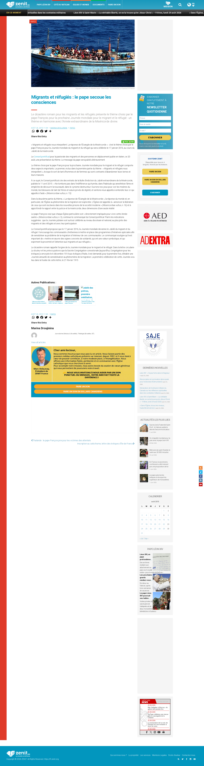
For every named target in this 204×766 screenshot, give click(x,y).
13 (155, 520)
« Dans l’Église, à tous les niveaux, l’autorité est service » (173, 12)
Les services (145, 755)
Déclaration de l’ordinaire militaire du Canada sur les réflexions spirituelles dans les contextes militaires (153, 390)
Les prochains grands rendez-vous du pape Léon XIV (146, 580)
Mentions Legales (159, 755)
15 (164, 520)
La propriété (133, 755)
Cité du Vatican (61, 5)
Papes (33, 22)
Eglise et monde (81, 5)
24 (142, 529)
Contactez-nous (188, 755)
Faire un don (114, 5)
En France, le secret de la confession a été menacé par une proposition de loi (158, 464)
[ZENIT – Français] (20, 5)
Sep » (146, 538)
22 (164, 524)
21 (159, 524)
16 (168, 520)
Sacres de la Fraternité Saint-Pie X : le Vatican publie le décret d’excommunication (159, 427)
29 (164, 529)
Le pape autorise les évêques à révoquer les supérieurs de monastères (159, 477)
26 (151, 529)
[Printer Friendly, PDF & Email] (128, 141)
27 (155, 529)
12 (151, 520)
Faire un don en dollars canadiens (82, 391)
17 (142, 524)
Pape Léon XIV (43, 5)
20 (155, 524)
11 (146, 520)
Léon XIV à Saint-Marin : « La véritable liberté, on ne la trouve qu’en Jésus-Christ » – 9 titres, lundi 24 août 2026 (84, 12)
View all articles (38, 342)
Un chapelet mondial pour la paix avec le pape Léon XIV (159, 439)
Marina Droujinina (58, 128)
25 (146, 529)
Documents (98, 5)
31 (142, 533)
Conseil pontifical (42, 156)
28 (159, 529)
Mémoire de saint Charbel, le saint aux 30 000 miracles (159, 451)
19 (151, 524)
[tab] (147, 701)
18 (146, 524)
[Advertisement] (82, 417)
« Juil (141, 538)
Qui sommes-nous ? (118, 755)
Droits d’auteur (174, 755)
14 (159, 520)
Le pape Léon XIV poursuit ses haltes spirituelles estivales (145, 598)
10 (142, 520)
